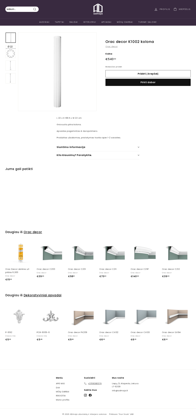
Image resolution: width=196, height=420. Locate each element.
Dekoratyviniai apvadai (42, 295)
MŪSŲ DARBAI (62, 391)
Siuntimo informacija (71, 147)
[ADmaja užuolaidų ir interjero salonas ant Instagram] (85, 395)
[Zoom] (57, 71)
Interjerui (89, 22)
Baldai (74, 22)
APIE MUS (60, 383)
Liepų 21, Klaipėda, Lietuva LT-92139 (125, 385)
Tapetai (59, 22)
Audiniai (44, 22)
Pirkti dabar (148, 82)
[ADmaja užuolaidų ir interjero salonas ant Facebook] (90, 395)
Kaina (108, 53)
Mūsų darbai (125, 22)
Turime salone (147, 22)
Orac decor (111, 46)
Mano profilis (62, 399)
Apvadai (106, 22)
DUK (58, 387)
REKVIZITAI (61, 395)
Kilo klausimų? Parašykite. (74, 155)
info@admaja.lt (120, 390)
